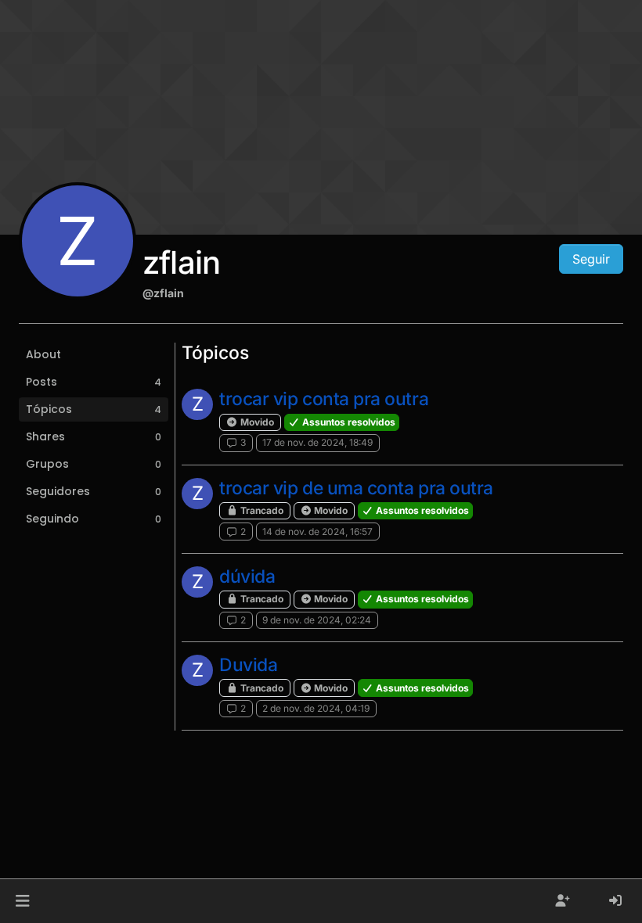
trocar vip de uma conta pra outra (356, 488)
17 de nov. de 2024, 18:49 (317, 442)
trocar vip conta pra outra (323, 399)
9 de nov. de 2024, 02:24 (316, 620)
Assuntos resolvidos (347, 422)
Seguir (591, 259)
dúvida (247, 576)
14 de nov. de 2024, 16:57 (317, 531)
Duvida (248, 665)
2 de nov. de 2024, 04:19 (316, 708)
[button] (22, 901)
